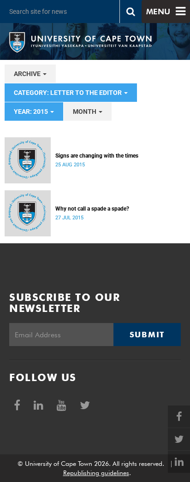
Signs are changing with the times (96, 156)
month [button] (85, 111)
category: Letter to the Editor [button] (68, 92)
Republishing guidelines (96, 472)
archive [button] (28, 73)
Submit (147, 334)
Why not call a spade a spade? (92, 209)
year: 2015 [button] (31, 111)
